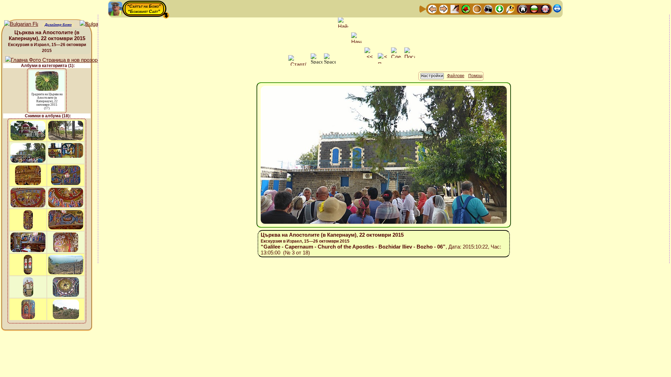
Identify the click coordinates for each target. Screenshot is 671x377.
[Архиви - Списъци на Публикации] (454, 9)
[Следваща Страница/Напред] (443, 9)
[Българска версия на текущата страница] (96, 24)
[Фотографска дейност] (488, 9)
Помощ (475, 75)
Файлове (455, 75)
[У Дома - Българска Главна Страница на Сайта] (534, 9)
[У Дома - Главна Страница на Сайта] (523, 9)
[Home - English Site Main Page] (545, 9)
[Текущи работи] (477, 9)
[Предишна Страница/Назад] (432, 9)
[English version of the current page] (21, 24)
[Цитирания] (466, 9)
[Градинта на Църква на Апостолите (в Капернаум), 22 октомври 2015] (47, 74)
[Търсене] (510, 9)
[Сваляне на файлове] (499, 9)
